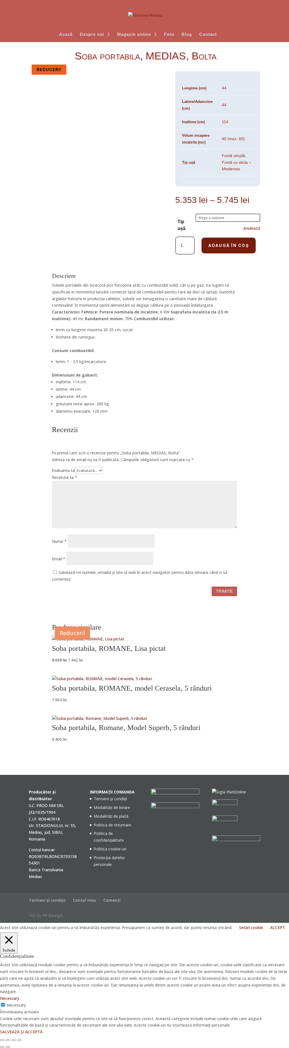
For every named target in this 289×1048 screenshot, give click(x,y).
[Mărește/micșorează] (2, 1040)
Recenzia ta (64, 477)
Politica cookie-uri (110, 849)
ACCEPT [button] (277, 927)
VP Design (52, 915)
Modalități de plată (111, 816)
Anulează (251, 228)
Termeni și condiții (110, 798)
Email (58, 558)
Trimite (224, 591)
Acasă (66, 34)
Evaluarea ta (63, 470)
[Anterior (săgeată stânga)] (2, 1047)
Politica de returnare (112, 825)
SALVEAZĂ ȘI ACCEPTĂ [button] (21, 1031)
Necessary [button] (9, 998)
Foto (169, 34)
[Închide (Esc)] (19, 1040)
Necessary (16, 1005)
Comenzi (112, 900)
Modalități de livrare (112, 807)
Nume (59, 541)
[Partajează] (13, 1040)
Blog (186, 34)
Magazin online (134, 34)
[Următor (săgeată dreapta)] (8, 1047)
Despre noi (92, 34)
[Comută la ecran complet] (8, 1040)
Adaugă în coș (228, 245)
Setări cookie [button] (251, 927)
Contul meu (84, 900)
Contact (208, 34)
